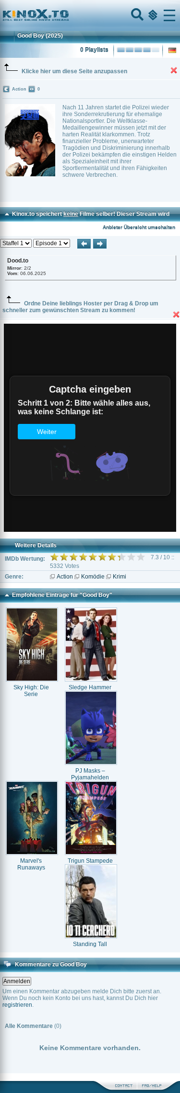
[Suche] (136, 15)
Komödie (93, 576)
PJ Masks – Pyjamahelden (90, 774)
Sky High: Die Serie (31, 691)
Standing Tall (90, 944)
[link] (90, 15)
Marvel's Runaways (31, 864)
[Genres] (151, 15)
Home (68, 15)
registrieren (17, 1004)
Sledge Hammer (90, 687)
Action (65, 576)
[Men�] (169, 15)
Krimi (119, 576)
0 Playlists (94, 50)
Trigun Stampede (90, 860)
